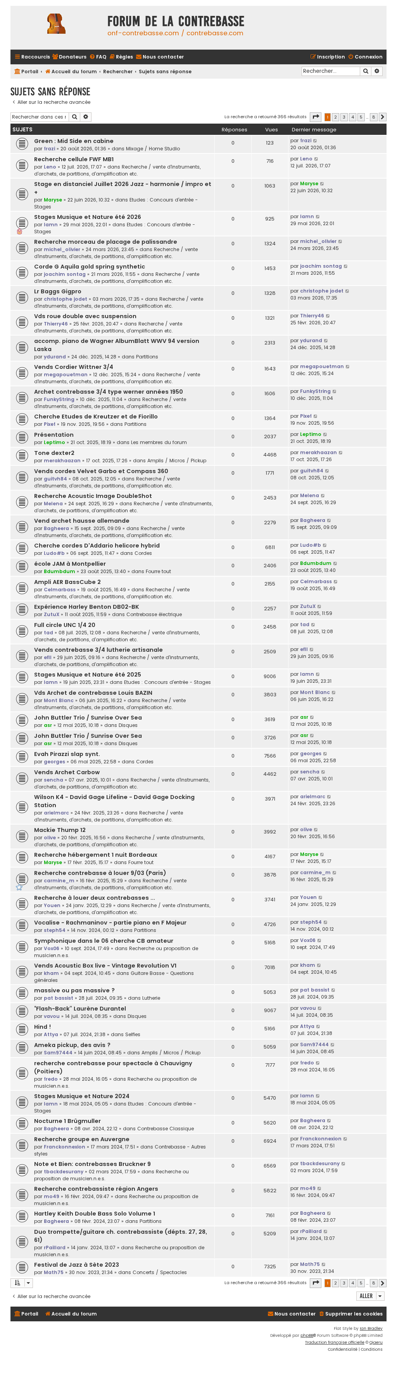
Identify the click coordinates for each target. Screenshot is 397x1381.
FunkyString (59, 399)
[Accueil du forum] (57, 28)
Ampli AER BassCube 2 (67, 582)
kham (51, 973)
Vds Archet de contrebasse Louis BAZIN (93, 693)
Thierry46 (56, 323)
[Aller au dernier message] (315, 140)
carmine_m (59, 880)
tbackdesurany (63, 1171)
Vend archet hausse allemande (81, 521)
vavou (52, 1016)
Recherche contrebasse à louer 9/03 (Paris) (100, 873)
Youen (52, 905)
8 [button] (373, 117)
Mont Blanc (59, 700)
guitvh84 (55, 478)
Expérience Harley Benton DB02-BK (86, 607)
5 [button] (361, 117)
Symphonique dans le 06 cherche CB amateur (103, 941)
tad (48, 632)
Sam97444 (58, 1052)
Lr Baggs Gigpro (57, 291)
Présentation (54, 435)
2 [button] (335, 117)
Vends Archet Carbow (67, 772)
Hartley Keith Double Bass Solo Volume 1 (94, 1213)
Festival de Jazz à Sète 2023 (76, 1265)
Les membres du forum (159, 442)
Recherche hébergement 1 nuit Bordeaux (95, 855)
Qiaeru (376, 1342)
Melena (53, 503)
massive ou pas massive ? (74, 990)
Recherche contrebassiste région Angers (96, 1189)
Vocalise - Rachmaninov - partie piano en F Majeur (110, 922)
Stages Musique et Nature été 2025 (87, 674)
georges (54, 761)
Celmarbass (60, 589)
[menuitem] (69, 57)
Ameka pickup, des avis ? (72, 1045)
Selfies (132, 1034)
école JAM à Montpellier (70, 564)
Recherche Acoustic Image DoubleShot (93, 496)
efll (48, 657)
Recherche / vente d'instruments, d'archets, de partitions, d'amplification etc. (117, 170)
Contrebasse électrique (154, 614)
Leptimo (54, 442)
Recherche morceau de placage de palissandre (105, 242)
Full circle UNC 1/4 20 (64, 625)
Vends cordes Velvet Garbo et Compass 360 (101, 471)
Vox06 (51, 948)
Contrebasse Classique (165, 1128)
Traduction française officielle (334, 1342)
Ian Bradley (371, 1328)
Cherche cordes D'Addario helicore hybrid (97, 545)
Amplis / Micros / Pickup (176, 460)
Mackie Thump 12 (60, 830)
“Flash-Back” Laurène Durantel (80, 1009)
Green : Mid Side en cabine (74, 141)
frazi (49, 148)
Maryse (53, 199)
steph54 (55, 930)
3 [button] (344, 117)
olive (50, 837)
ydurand (55, 356)
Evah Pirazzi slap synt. (67, 754)
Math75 (54, 1272)
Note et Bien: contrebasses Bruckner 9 (92, 1164)
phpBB (306, 1335)
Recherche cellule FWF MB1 (74, 159)
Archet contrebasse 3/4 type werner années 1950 (108, 392)
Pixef (49, 424)
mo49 (51, 1196)
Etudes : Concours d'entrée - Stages (167, 682)
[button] (315, 117)
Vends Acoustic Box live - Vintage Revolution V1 (105, 965)
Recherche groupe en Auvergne (81, 1139)
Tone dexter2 (54, 453)
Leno (50, 167)
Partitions (147, 356)
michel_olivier (62, 249)
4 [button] (352, 117)
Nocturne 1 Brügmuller (67, 1121)
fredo (51, 1079)
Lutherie (151, 998)
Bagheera (56, 528)
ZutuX (51, 614)
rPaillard (55, 1247)
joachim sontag (65, 274)
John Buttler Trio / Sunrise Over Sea (88, 717)
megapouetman (66, 374)
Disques (128, 725)
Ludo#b (54, 553)
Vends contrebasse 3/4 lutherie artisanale (98, 650)
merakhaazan (62, 460)
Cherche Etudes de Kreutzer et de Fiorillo (96, 416)
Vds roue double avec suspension (85, 316)
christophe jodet (65, 299)
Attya (51, 1034)
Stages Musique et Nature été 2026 (87, 217)
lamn (51, 224)
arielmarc (56, 812)
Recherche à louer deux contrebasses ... (94, 898)
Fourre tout (158, 571)
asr (48, 725)
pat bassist (58, 998)
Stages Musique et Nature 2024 (81, 1096)
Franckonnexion (64, 1146)
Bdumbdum (59, 571)
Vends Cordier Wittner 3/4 (73, 367)
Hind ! (42, 1027)
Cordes (143, 553)
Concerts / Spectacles (160, 1272)
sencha (53, 780)
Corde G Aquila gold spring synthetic (89, 266)
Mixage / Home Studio (153, 148)
